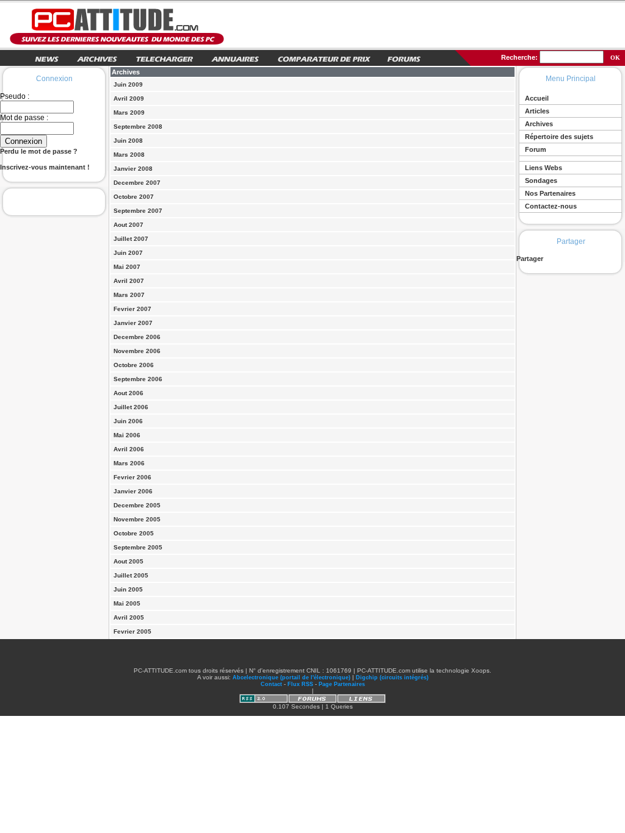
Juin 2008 (128, 140)
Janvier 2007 (133, 323)
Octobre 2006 (134, 365)
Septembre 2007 (138, 210)
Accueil (537, 98)
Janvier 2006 (133, 491)
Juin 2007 (128, 252)
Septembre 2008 (138, 126)
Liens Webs (543, 167)
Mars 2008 (129, 154)
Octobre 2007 (134, 196)
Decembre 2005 (137, 505)
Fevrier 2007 (132, 309)
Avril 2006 (129, 449)
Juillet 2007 (131, 238)
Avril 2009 (129, 98)
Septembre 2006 (138, 379)
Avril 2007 (129, 280)
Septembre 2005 (138, 547)
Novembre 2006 (137, 351)
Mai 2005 (127, 603)
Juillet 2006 (131, 407)
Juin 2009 (128, 84)
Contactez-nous (551, 206)
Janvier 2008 (133, 168)
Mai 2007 (127, 266)
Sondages (541, 180)
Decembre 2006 (137, 337)
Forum (535, 149)
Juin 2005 (128, 589)
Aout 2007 (128, 224)
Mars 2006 (129, 463)
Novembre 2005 (137, 519)
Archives (539, 123)
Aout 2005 (128, 561)
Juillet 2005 (131, 575)
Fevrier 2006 (132, 477)
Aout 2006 (128, 393)
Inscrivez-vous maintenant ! (45, 167)
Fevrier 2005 (132, 631)
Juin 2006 (128, 421)
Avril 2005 (129, 617)
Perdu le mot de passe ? (39, 151)
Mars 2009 (129, 112)
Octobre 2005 (134, 533)
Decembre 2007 (137, 182)
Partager (529, 258)
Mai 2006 (127, 435)
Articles (537, 111)
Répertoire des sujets (559, 136)
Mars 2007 (129, 294)
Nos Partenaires (550, 193)
